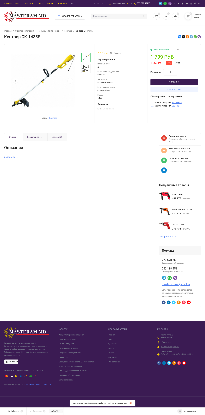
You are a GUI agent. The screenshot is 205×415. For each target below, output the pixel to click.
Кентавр (68, 31)
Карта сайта (38, 370)
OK (130, 403)
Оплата (111, 348)
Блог (110, 339)
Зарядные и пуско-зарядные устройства (76, 362)
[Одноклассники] (187, 36)
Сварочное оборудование (70, 353)
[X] (183, 36)
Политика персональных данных (17, 370)
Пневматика (64, 357)
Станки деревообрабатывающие (73, 371)
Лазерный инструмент (68, 348)
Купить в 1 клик (174, 89)
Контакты (112, 357)
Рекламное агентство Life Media (38, 385)
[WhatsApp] (195, 36)
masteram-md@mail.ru (176, 284)
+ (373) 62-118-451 (168, 338)
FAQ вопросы (114, 362)
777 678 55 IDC (143, 3)
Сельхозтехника (66, 380)
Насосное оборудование (69, 375)
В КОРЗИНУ (174, 82)
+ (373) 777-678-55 (168, 335)
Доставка (112, 344)
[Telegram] (191, 36)
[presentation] (15, 81)
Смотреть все (166, 237)
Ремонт (111, 353)
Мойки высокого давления (70, 366)
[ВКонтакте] (179, 36)
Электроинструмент (24, 31)
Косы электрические (51, 31)
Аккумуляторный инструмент (71, 335)
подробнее (9, 157)
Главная (8, 31)
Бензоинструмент (66, 344)
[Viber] (199, 36)
